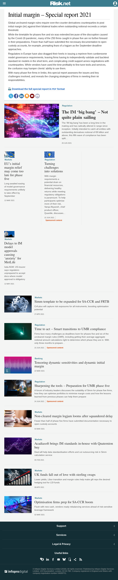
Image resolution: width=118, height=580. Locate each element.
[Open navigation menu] (3, 3)
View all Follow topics (42, 559)
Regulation (67, 106)
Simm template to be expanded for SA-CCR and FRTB (71, 301)
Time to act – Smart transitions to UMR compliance (70, 329)
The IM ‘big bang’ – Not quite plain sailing (85, 114)
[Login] (115, 3)
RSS (81, 559)
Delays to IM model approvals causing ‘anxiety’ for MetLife (13, 252)
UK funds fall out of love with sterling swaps (65, 474)
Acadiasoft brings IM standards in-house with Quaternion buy (73, 445)
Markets (8, 160)
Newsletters (58, 559)
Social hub (75, 559)
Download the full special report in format (38, 89)
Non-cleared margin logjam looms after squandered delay (73, 416)
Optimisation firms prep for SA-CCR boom (63, 502)
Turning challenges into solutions (53, 167)
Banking (39, 358)
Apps (69, 559)
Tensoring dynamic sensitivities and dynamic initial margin (69, 364)
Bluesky (64, 559)
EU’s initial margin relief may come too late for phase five (14, 171)
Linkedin (47, 559)
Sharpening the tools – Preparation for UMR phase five (72, 385)
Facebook (53, 559)
